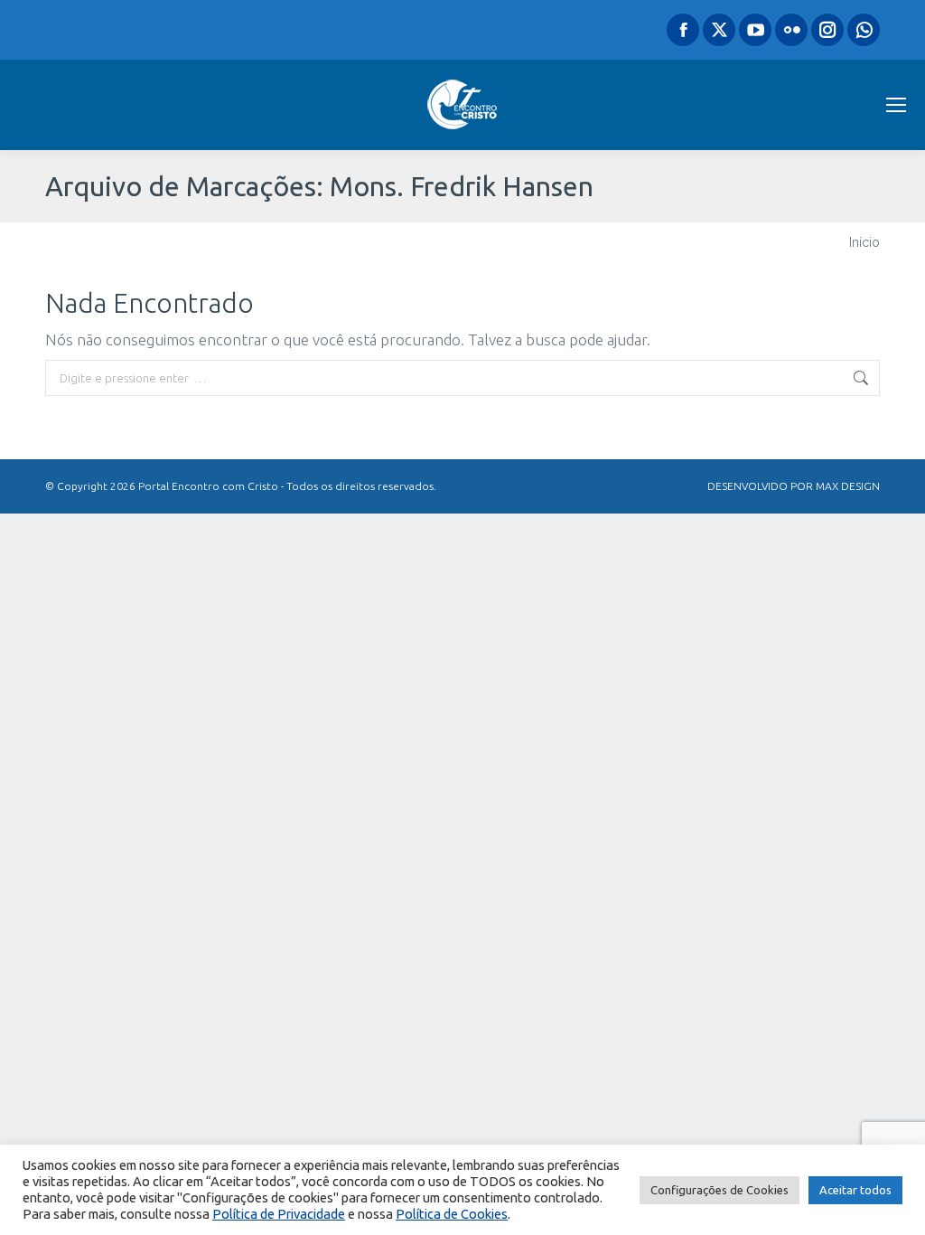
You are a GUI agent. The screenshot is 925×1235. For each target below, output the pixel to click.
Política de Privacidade (278, 1213)
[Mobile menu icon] (896, 105)
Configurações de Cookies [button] (719, 1189)
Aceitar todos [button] (855, 1189)
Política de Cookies (452, 1213)
